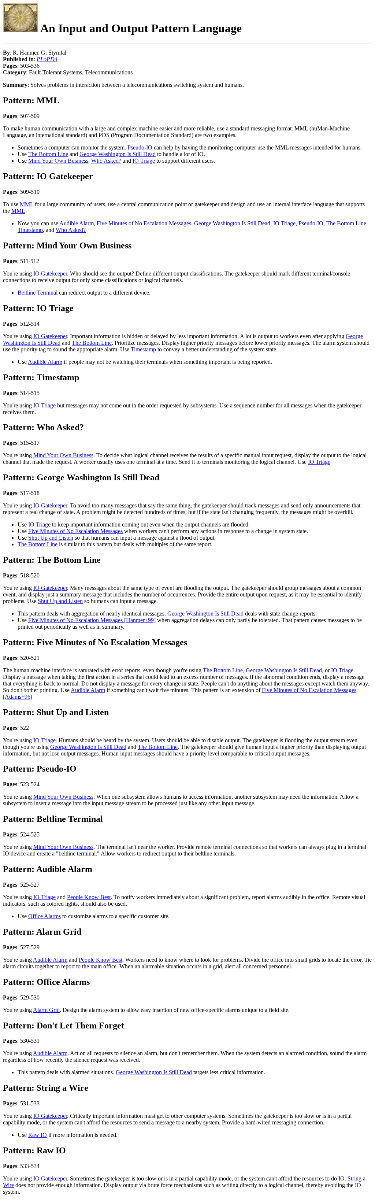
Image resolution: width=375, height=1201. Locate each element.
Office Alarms (44, 916)
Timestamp (30, 230)
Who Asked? (106, 161)
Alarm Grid (46, 1010)
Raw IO (37, 1135)
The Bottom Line (48, 154)
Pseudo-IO (139, 147)
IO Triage (144, 161)
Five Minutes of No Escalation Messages (144, 223)
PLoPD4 (47, 59)
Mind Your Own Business (58, 161)
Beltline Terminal (37, 292)
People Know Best (89, 897)
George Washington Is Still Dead (117, 154)
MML (26, 204)
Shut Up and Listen (50, 538)
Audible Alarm (76, 223)
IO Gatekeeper (50, 273)
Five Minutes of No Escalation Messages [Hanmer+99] (92, 620)
